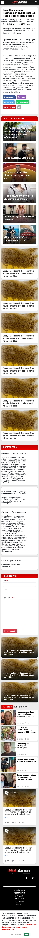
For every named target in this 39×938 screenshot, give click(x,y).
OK (26, 934)
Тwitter (10, 102)
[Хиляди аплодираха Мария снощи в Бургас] (8, 764)
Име (5, 581)
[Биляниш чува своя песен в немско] (19, 214)
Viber (23, 97)
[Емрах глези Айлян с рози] (19, 152)
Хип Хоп (19, 904)
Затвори (16, 934)
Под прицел (19, 901)
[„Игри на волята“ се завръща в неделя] (19, 234)
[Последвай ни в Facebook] (26, 878)
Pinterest (11, 107)
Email (5, 589)
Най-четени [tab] (7, 707)
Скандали (19, 896)
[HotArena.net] (19, 871)
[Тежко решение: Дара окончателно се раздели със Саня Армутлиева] (8, 780)
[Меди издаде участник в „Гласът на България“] (19, 193)
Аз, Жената (19, 899)
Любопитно (19, 893)
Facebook (10, 97)
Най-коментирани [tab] (21, 707)
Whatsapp (24, 102)
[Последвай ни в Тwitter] (32, 878)
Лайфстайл (19, 890)
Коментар (8, 598)
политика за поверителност (14, 928)
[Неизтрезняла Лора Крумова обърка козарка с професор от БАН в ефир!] (8, 717)
